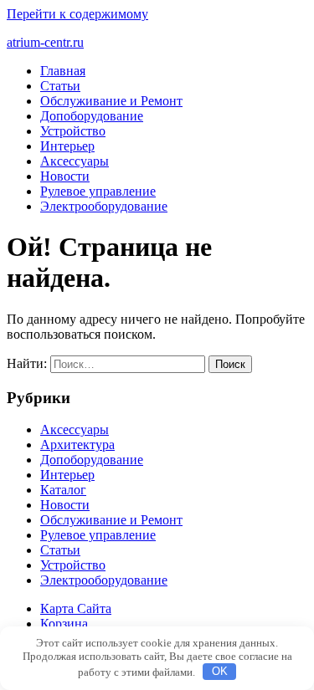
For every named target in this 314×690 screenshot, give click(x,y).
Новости (65, 176)
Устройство (73, 131)
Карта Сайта (75, 608)
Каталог (63, 490)
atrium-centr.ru (45, 42)
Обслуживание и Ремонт (111, 101)
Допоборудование (91, 116)
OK (220, 671)
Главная (62, 71)
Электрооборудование (103, 206)
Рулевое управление (98, 191)
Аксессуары (74, 161)
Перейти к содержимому (77, 14)
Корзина (64, 623)
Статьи (60, 86)
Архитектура (77, 444)
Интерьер (67, 146)
